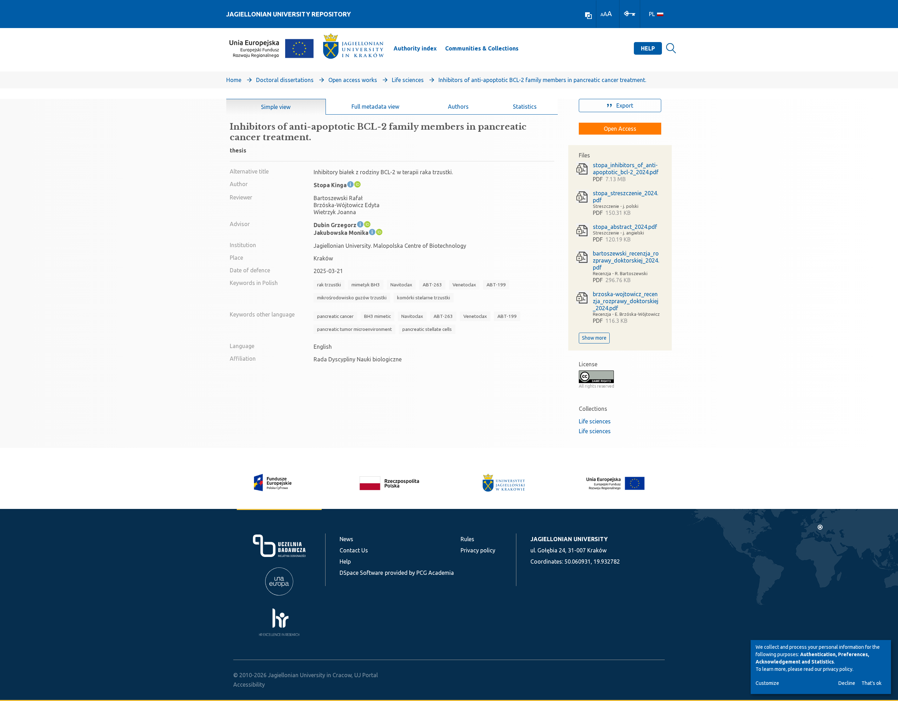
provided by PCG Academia (419, 573)
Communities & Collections (481, 48)
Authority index (415, 48)
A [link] (602, 14)
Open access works (352, 80)
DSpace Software (361, 573)
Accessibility (249, 684)
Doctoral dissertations (285, 80)
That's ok (872, 683)
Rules (467, 539)
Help (648, 48)
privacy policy (837, 669)
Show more (594, 338)
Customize (767, 683)
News (346, 539)
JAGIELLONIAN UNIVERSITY (569, 539)
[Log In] (629, 13)
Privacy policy (478, 550)
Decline (846, 683)
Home (233, 80)
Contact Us (354, 550)
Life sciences (408, 80)
